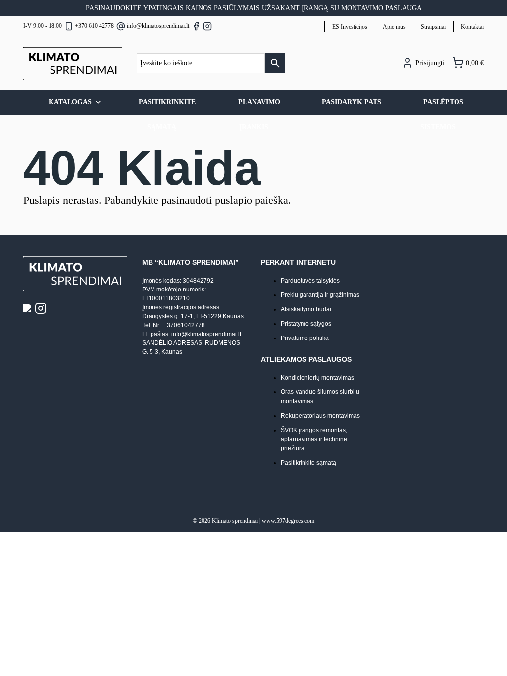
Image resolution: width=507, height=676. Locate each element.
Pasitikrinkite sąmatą (167, 106)
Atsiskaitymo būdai (306, 309)
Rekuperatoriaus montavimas (320, 415)
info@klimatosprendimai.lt (158, 25)
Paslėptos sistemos (442, 106)
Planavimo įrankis (259, 106)
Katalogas (70, 102)
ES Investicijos (349, 26)
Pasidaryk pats (351, 102)
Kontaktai (472, 26)
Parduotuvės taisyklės (310, 280)
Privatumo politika (305, 338)
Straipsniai (433, 26)
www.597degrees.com (288, 520)
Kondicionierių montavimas (317, 377)
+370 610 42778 (94, 25)
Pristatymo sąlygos (306, 323)
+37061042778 (184, 325)
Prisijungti (429, 63)
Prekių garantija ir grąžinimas (320, 294)
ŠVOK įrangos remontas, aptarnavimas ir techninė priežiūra (314, 439)
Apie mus (394, 26)
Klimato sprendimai (235, 520)
